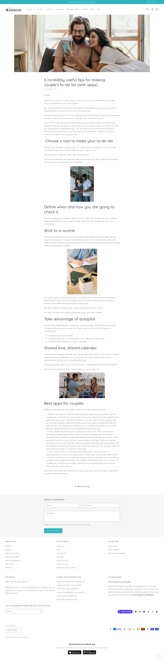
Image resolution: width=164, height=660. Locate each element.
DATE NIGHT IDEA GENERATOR (68, 589)
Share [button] (48, 95)
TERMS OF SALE (62, 564)
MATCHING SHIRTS (12, 553)
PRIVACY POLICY (63, 560)
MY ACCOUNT (113, 546)
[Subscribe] (40, 611)
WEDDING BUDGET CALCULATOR (69, 585)
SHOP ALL (8, 568)
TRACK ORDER (113, 550)
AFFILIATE (60, 557)
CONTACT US (61, 553)
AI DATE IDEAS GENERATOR (67, 596)
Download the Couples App (119, 582)
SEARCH (8, 546)
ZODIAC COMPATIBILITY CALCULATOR (70, 592)
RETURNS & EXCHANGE (116, 553)
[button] (30, 9)
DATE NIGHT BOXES (12, 560)
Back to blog (83, 486)
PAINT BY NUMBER (12, 557)
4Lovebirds (13, 637)
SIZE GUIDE (9, 564)
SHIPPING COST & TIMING (66, 568)
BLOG (59, 550)
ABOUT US (60, 546)
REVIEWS (8, 550)
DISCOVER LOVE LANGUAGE (67, 599)
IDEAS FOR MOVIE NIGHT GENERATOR (71, 582)
